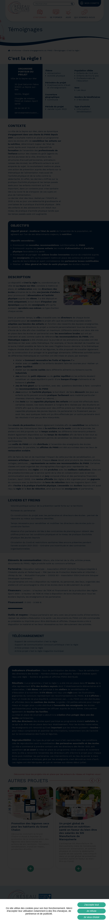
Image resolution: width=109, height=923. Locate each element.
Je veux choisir (91, 917)
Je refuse (91, 911)
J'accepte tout (91, 904)
